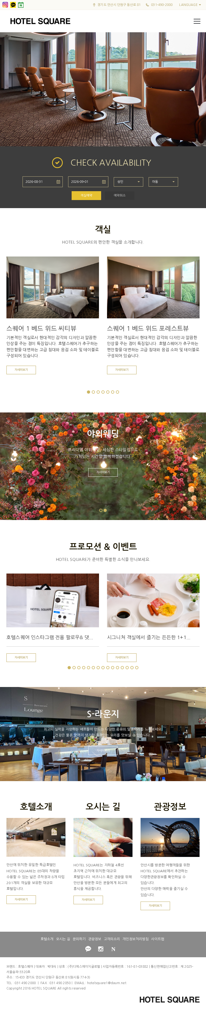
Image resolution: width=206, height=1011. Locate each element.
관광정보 (94, 939)
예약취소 (120, 195)
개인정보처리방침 (136, 939)
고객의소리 (112, 939)
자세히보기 (21, 369)
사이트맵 (157, 939)
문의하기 (79, 939)
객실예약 (86, 195)
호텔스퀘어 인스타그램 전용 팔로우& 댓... (49, 637)
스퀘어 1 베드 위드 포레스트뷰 (148, 328)
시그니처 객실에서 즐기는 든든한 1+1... (148, 637)
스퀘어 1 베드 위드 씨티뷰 (41, 328)
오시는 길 (63, 939)
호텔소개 (47, 939)
